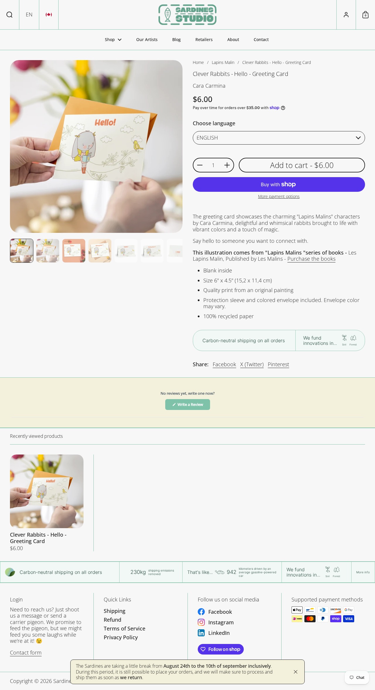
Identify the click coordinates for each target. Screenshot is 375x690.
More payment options (279, 196)
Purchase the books (311, 258)
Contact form (26, 652)
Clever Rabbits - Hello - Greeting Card (46, 503)
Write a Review (193, 405)
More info (363, 572)
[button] (9, 14)
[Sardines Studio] (187, 14)
